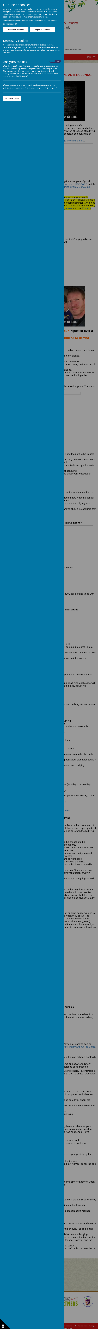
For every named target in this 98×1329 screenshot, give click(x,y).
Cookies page (8, 24)
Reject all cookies (42, 29)
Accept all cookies (16, 29)
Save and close (12, 98)
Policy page (49, 88)
